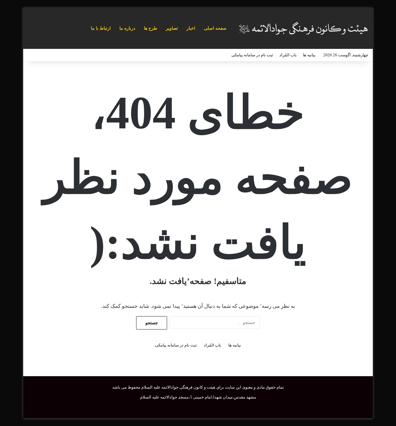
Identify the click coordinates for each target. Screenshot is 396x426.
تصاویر (172, 28)
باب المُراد (288, 55)
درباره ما (127, 28)
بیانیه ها (309, 55)
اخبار (191, 28)
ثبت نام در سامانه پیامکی (252, 55)
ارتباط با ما (101, 28)
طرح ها (150, 28)
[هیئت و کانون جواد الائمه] (302, 28)
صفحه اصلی (215, 28)
